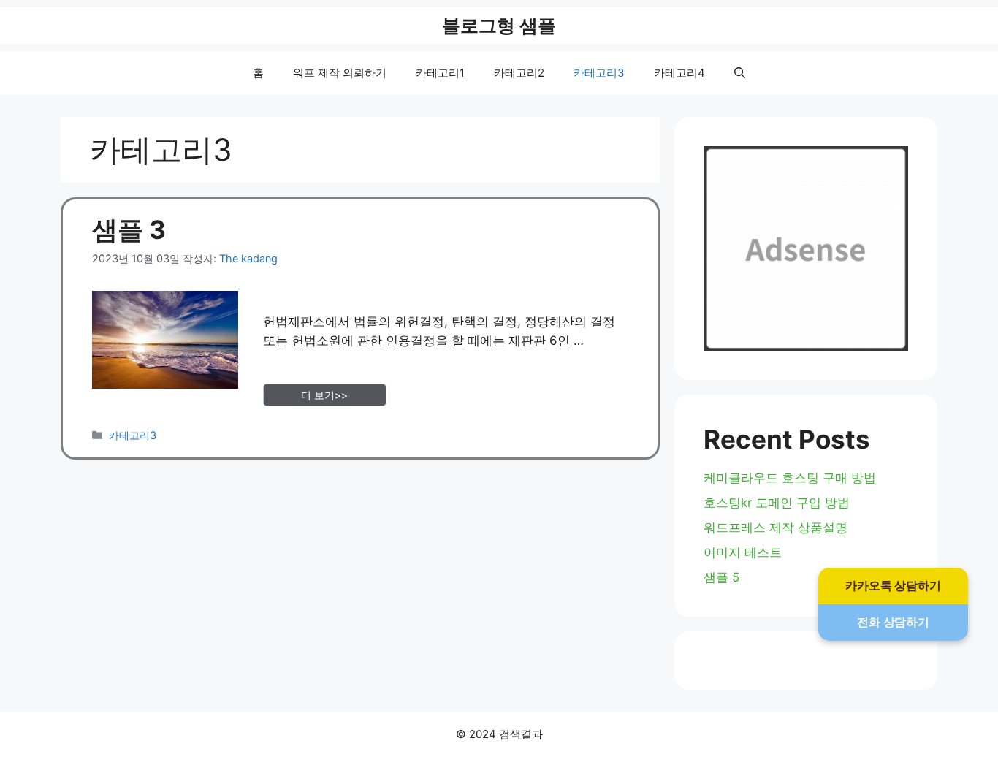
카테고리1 (440, 73)
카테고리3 (599, 73)
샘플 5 (721, 577)
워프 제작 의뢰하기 (339, 73)
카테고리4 (679, 73)
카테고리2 (519, 73)
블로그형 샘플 (499, 26)
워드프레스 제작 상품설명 (775, 527)
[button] (740, 73)
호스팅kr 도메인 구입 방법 (777, 502)
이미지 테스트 (743, 552)
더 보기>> (324, 395)
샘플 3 (129, 229)
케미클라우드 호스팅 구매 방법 (790, 478)
